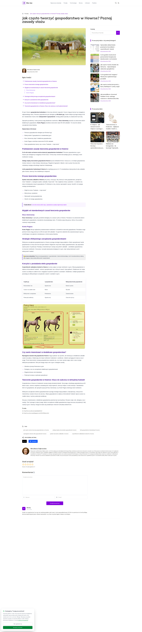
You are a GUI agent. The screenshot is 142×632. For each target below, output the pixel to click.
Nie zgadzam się (18, 624)
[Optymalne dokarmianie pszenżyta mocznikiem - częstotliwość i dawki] (94, 48)
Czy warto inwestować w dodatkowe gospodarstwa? (40, 103)
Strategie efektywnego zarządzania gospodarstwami (40, 96)
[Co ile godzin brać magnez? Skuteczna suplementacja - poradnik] (94, 78)
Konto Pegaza (30, 92)
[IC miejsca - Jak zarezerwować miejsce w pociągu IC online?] (97, 117)
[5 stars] (32, 464)
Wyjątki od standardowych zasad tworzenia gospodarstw (41, 87)
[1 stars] (23, 464)
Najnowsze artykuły (56, 3)
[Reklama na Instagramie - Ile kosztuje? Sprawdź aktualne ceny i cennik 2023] (113, 137)
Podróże (94, 3)
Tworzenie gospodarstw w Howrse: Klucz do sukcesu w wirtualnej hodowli (46, 106)
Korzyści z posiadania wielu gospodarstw (36, 99)
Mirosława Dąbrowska (33, 69)
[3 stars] (28, 464)
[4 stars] (30, 464)
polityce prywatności (23, 620)
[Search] (116, 3)
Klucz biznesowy (30, 90)
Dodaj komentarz (55, 503)
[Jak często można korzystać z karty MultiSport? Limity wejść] (94, 87)
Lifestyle (87, 3)
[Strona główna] (22, 13)
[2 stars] (25, 464)
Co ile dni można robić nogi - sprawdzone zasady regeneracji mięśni (49, 204)
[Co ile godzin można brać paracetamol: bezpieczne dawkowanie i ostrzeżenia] (94, 58)
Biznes (81, 3)
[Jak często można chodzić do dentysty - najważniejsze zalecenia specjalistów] (94, 68)
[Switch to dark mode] (118, 3)
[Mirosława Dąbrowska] (24, 71)
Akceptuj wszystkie (17, 627)
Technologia (73, 3)
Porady (65, 3)
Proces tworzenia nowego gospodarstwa (36, 84)
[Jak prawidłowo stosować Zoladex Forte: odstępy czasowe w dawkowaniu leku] (94, 97)
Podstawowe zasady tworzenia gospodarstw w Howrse (41, 81)
